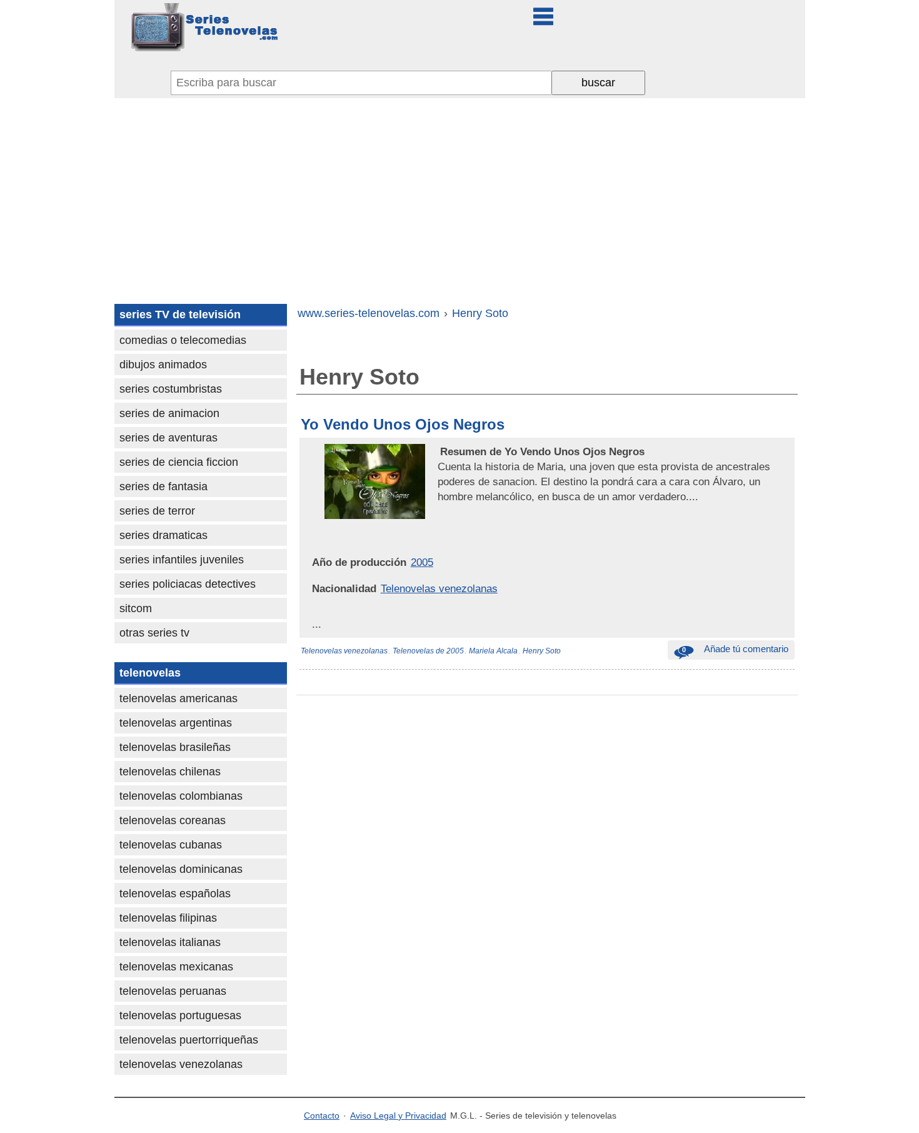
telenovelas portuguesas (180, 1015)
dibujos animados (163, 364)
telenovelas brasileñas (175, 747)
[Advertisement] (459, 191)
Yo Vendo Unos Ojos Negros (403, 424)
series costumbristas (170, 389)
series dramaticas (163, 535)
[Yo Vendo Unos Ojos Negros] (439, 451)
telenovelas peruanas (172, 991)
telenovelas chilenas (170, 771)
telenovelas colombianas (181, 796)
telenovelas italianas (170, 942)
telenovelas (150, 673)
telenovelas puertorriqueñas (188, 1040)
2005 (422, 562)
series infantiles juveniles (181, 559)
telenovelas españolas (175, 893)
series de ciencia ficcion (178, 462)
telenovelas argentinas (175, 723)
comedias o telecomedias (182, 340)
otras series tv (154, 633)
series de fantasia (163, 486)
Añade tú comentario (735, 648)
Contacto (321, 1115)
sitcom (135, 608)
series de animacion (169, 413)
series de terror (157, 511)
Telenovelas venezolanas (439, 588)
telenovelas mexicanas (176, 966)
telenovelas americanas (178, 698)
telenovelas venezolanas (181, 1064)
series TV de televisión (180, 314)
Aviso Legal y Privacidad (398, 1115)
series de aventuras (168, 437)
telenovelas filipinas (168, 918)
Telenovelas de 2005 (428, 651)
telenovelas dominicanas (181, 869)
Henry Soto (542, 651)
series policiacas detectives (187, 584)
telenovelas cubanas (170, 844)
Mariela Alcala (493, 651)
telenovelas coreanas (172, 820)
